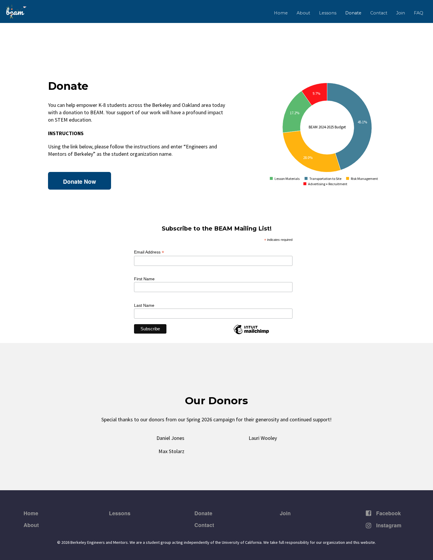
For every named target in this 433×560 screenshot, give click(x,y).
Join (400, 13)
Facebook (388, 513)
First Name (144, 278)
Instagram (388, 525)
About (303, 13)
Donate (353, 13)
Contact (378, 13)
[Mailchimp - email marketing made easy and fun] (255, 334)
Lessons (327, 13)
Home (281, 13)
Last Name (144, 305)
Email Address (149, 252)
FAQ (418, 13)
